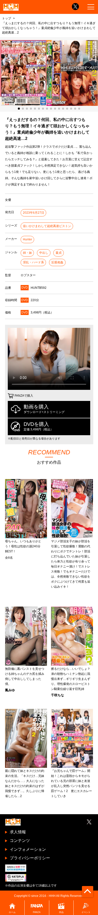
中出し (43, 253)
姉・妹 (27, 253)
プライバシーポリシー (30, 858)
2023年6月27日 (33, 212)
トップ (6, 18)
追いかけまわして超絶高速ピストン (47, 226)
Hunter (27, 239)
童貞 (59, 253)
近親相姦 (57, 262)
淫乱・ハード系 (33, 262)
